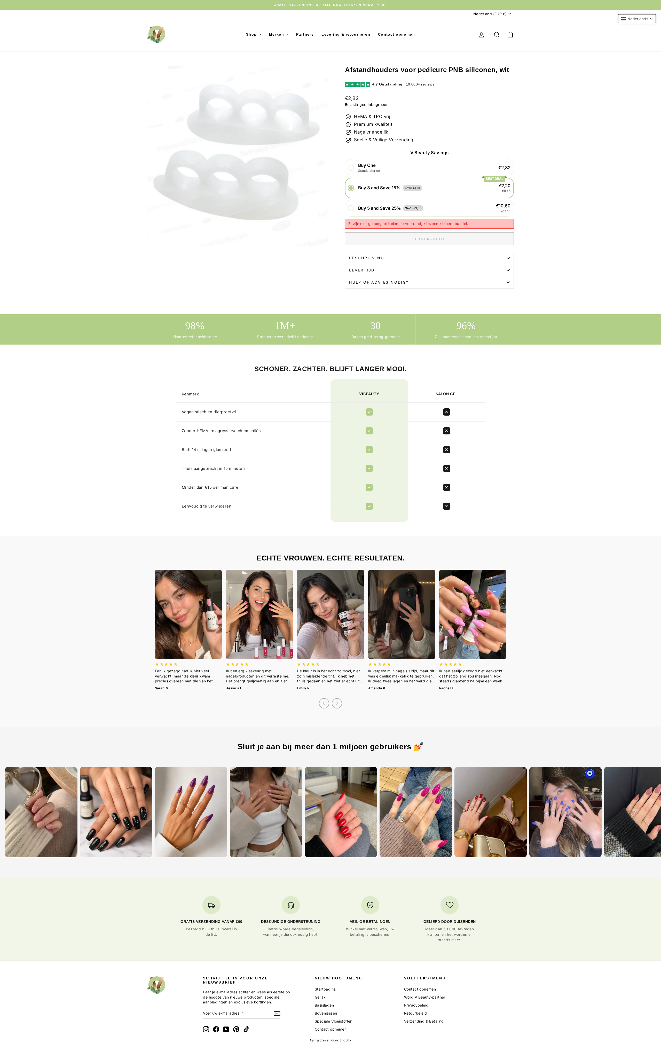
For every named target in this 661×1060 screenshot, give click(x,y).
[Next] (337, 703)
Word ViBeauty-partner (424, 997)
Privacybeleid (416, 1005)
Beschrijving (366, 258)
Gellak (320, 997)
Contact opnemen (331, 1029)
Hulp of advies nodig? (379, 282)
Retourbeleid (415, 1013)
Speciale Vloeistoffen (333, 1021)
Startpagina (325, 989)
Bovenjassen (326, 1013)
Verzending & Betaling (424, 1021)
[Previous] (324, 703)
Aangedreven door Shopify (330, 1040)
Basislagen (324, 1005)
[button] (429, 168)
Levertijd (362, 270)
